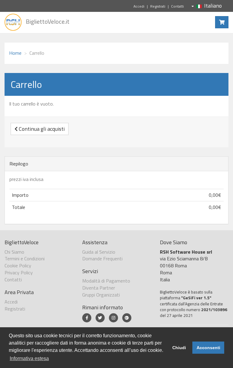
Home (15, 53)
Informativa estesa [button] (29, 358)
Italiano (213, 6)
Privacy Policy (19, 272)
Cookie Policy (18, 265)
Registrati (157, 6)
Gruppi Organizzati (101, 294)
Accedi (138, 6)
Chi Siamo (14, 251)
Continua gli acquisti (41, 129)
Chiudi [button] (179, 347)
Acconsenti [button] (208, 347)
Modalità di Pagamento (106, 280)
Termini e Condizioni (25, 258)
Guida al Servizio (98, 251)
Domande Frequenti (102, 258)
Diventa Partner (98, 287)
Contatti (177, 6)
